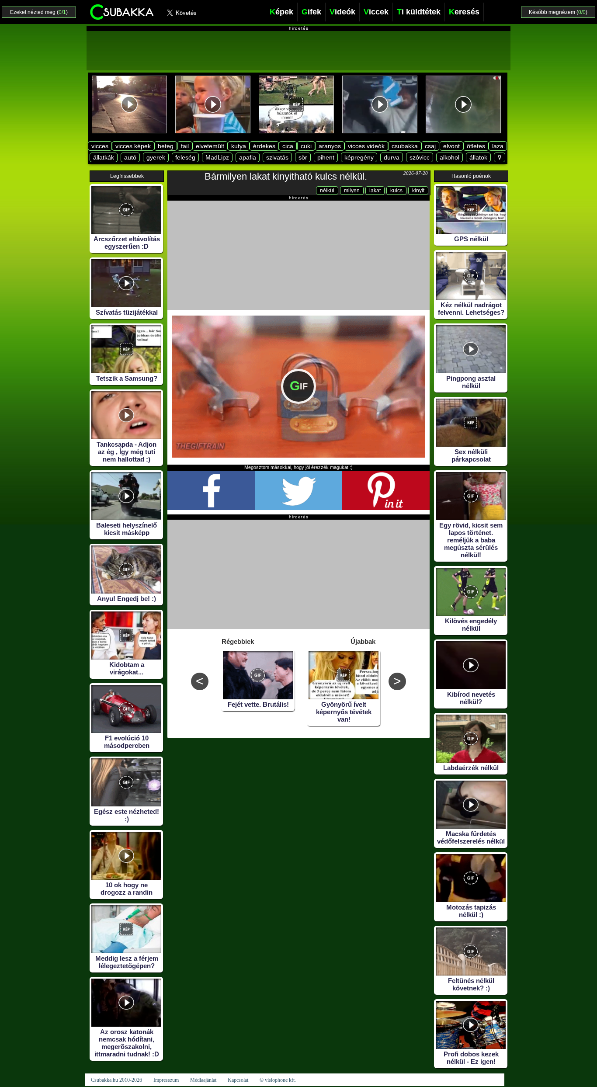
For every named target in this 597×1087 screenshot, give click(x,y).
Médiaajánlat (203, 1080)
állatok (478, 157)
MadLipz (217, 157)
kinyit (418, 191)
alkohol (449, 157)
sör (302, 157)
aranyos (330, 145)
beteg (166, 145)
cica (287, 145)
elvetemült (210, 145)
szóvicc (420, 157)
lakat (375, 191)
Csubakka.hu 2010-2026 (116, 1080)
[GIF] (298, 455)
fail (185, 145)
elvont (451, 145)
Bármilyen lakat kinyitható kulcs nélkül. (286, 176)
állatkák (103, 157)
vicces (99, 145)
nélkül (327, 191)
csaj (430, 145)
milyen (352, 191)
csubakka (405, 145)
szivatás (277, 157)
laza (497, 145)
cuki (306, 145)
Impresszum (166, 1080)
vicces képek (133, 145)
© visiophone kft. (278, 1080)
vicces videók (366, 145)
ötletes (476, 145)
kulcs (396, 191)
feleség (185, 157)
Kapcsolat (238, 1080)
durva (391, 157)
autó (130, 157)
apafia (247, 157)
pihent (325, 157)
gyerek (155, 157)
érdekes (264, 145)
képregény (359, 157)
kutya (238, 145)
